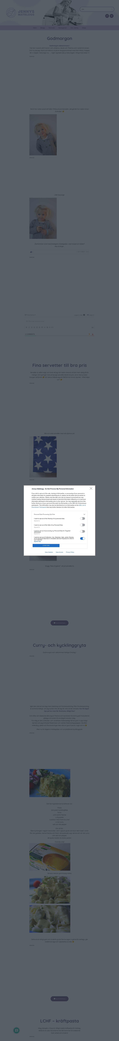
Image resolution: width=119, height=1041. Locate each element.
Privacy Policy (70, 552)
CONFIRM (46, 545)
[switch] (82, 518)
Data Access (59, 552)
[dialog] (59, 520)
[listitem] (59, 514)
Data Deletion (49, 552)
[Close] (91, 489)
